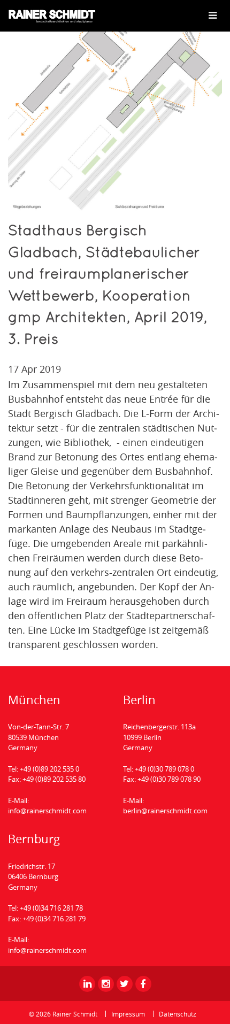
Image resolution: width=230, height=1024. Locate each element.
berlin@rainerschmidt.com (165, 810)
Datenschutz (177, 1014)
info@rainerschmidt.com (47, 810)
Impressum (128, 1014)
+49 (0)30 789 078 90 (169, 779)
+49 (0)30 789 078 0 (164, 769)
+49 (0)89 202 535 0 (49, 769)
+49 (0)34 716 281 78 (51, 908)
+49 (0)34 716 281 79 (54, 918)
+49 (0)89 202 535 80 (54, 779)
